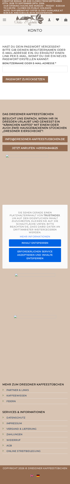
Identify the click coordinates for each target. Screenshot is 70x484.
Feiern (11, 401)
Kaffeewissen (17, 395)
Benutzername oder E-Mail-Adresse (35, 63)
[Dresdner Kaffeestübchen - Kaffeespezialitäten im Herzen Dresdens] (29, 19)
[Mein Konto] (49, 19)
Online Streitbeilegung (24, 451)
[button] (4, 20)
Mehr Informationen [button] (35, 236)
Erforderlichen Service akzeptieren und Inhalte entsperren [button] (35, 255)
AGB (9, 445)
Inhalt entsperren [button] (35, 242)
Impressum (14, 423)
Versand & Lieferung (22, 428)
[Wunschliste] (57, 19)
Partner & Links (18, 390)
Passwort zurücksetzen (25, 79)
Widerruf (14, 440)
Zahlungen (14, 434)
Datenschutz (16, 417)
